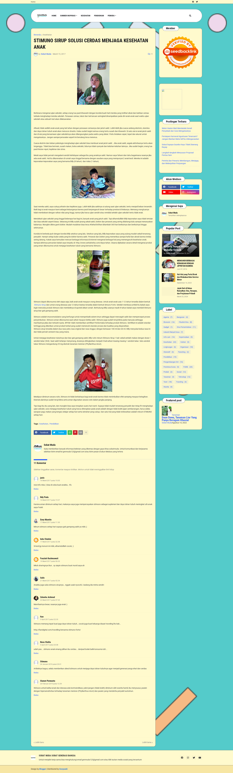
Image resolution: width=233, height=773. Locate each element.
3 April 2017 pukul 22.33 (49, 619)
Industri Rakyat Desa (173, 332)
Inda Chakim (45, 539)
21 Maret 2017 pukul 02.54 (50, 581)
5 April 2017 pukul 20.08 (49, 645)
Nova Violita (45, 642)
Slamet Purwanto (47, 681)
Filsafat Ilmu (185, 322)
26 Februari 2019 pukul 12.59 (51, 684)
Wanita (168, 387)
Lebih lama (146, 742)
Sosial (181, 372)
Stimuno (43, 661)
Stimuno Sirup (40, 305)
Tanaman (169, 377)
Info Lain (169, 337)
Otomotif (169, 352)
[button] (190, 15)
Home (33, 2)
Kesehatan (47, 35)
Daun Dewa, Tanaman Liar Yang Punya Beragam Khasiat (179, 419)
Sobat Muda (49, 444)
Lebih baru (39, 742)
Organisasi (186, 347)
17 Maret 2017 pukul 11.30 (50, 522)
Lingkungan (170, 347)
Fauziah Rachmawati (49, 558)
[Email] (80, 432)
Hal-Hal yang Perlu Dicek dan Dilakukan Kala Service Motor (187, 277)
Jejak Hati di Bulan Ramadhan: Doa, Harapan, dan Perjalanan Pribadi (187, 291)
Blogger (42, 769)
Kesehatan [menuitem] (85, 16)
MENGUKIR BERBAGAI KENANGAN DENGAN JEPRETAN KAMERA (186, 263)
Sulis (42, 578)
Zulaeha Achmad (47, 597)
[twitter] (197, 2)
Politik (188, 367)
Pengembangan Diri (173, 362)
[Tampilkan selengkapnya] (86, 432)
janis (42, 478)
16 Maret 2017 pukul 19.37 (50, 500)
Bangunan (182, 317)
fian (42, 616)
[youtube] (200, 757)
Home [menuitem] (54, 16)
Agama (168, 317)
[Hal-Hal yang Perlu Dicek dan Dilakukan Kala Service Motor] (168, 277)
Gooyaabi (63, 769)
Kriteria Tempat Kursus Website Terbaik (176, 248)
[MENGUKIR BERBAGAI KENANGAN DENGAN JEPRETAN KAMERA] (168, 263)
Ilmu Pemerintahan (186, 327)
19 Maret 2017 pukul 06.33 (50, 561)
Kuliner (185, 342)
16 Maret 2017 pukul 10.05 (50, 481)
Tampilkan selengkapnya (177, 215)
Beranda (37, 35)
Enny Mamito (46, 519)
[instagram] (188, 757)
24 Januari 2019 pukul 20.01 (50, 664)
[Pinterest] (75, 432)
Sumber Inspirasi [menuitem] (68, 16)
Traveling (181, 382)
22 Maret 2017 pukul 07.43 (50, 600)
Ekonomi (169, 322)
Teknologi (184, 377)
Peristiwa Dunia (171, 367)
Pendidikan (54, 424)
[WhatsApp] (70, 432)
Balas (36, 489)
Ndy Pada (44, 497)
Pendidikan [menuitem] (99, 16)
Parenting (183, 352)
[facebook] (193, 2)
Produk (168, 372)
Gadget (168, 327)
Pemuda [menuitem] (111, 16)
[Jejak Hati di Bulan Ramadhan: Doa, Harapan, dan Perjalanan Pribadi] (168, 291)
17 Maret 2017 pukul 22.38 (50, 542)
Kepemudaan (186, 337)
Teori (168, 382)
